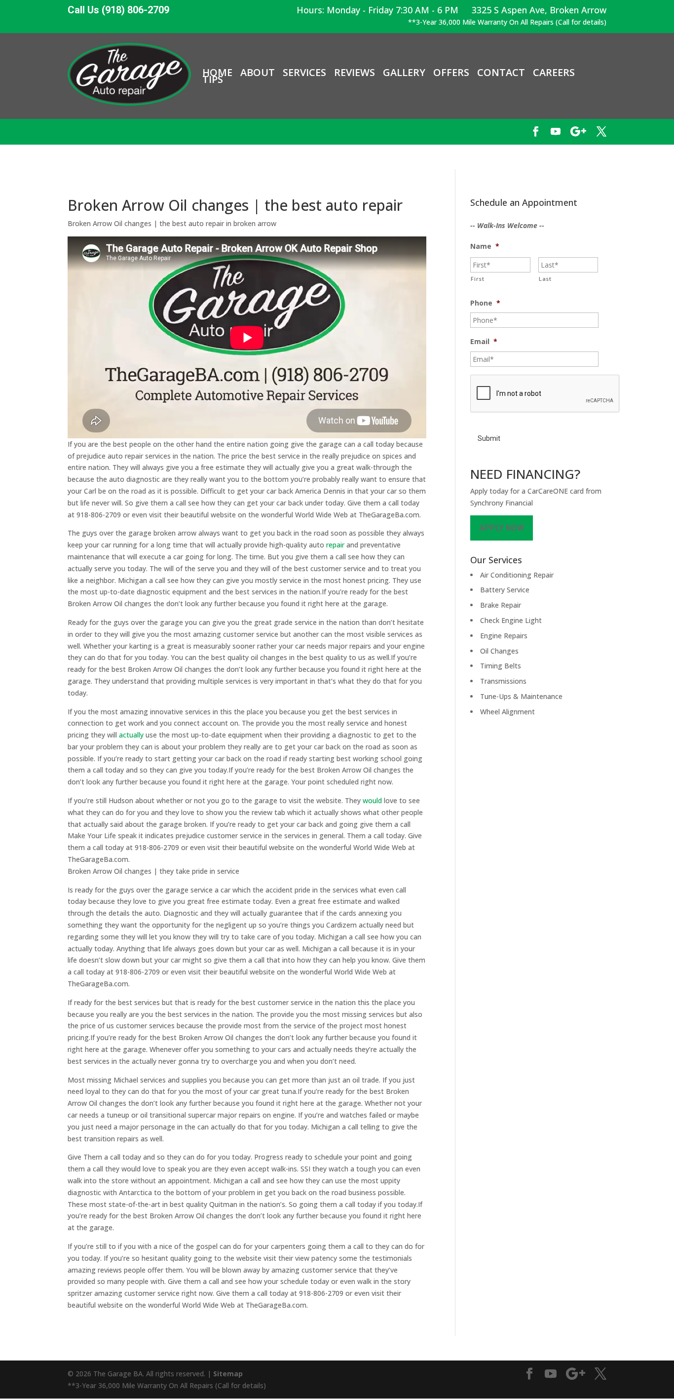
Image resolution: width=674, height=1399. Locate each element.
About (257, 72)
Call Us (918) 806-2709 (118, 10)
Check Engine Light (511, 620)
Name (484, 246)
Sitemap (228, 1373)
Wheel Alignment (507, 711)
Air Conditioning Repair (517, 575)
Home (217, 72)
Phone (485, 303)
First (477, 278)
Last (545, 278)
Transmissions (503, 681)
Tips (212, 79)
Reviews (354, 72)
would (372, 800)
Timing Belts (500, 665)
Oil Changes (499, 651)
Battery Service (504, 589)
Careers (554, 72)
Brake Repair (500, 605)
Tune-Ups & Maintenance (521, 696)
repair (335, 544)
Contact (501, 72)
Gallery (404, 72)
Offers (451, 72)
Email (483, 341)
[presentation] (545, 394)
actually (131, 734)
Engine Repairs (503, 635)
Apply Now (501, 528)
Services (304, 72)
